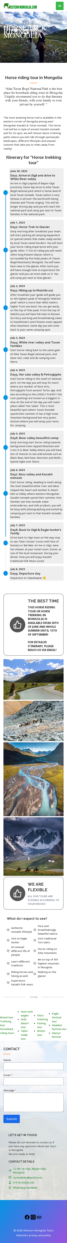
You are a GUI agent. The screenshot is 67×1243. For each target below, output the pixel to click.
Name (7, 1060)
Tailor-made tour (25, 1034)
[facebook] (28, 1217)
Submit (11, 1119)
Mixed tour (6, 1017)
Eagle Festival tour (56, 1017)
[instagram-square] (34, 1217)
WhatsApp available (25, 1187)
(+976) (17, 1182)
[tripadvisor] (39, 1217)
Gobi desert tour (25, 1023)
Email (7, 1075)
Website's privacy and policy (33, 1235)
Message (9, 1090)
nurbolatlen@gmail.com (27, 1177)
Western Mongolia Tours (38, 1230)
